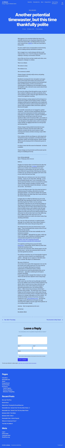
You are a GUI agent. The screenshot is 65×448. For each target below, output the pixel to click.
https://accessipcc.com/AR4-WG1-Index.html (29, 241)
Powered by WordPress (16, 445)
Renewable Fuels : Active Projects (10, 418)
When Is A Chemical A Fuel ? (9, 421)
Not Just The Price (6, 400)
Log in (3, 431)
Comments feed (6, 435)
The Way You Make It (7, 423)
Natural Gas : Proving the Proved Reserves (12, 405)
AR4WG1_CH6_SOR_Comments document (28, 239)
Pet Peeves (54, 3)
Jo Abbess (5, 2)
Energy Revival (48, 2)
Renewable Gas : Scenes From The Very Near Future (15, 410)
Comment (20, 335)
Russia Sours (5, 402)
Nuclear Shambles (7, 390)
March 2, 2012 (31, 29)
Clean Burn (30, 2)
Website (19, 351)
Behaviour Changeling (8, 391)
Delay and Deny (32, 10)
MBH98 (30, 43)
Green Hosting (55, 2)
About (42, 2)
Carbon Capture (7, 388)
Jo (25, 29)
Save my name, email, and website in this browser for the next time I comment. (32, 356)
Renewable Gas (36, 2)
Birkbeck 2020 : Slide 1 (8, 415)
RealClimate (21, 245)
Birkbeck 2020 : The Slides (9, 413)
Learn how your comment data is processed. (27, 363)
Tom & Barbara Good (32, 298)
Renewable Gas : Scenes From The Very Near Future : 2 (16, 407)
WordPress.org (6, 437)
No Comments (40, 29)
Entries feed (5, 433)
